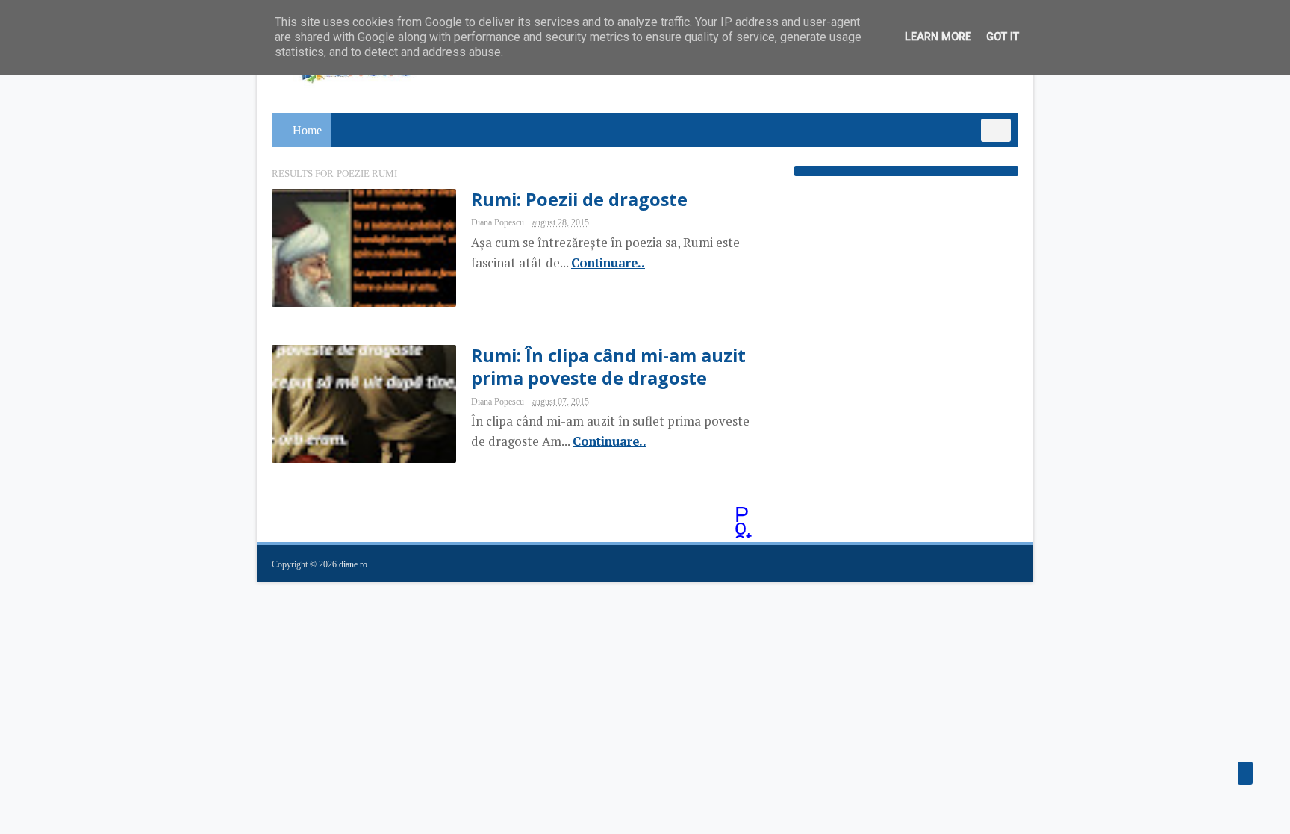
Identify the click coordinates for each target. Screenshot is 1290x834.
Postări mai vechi (744, 515)
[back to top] (1245, 773)
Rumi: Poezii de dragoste (579, 199)
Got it (1002, 37)
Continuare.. (608, 263)
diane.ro (353, 564)
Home (307, 130)
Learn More (938, 37)
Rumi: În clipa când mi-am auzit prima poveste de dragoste (608, 366)
